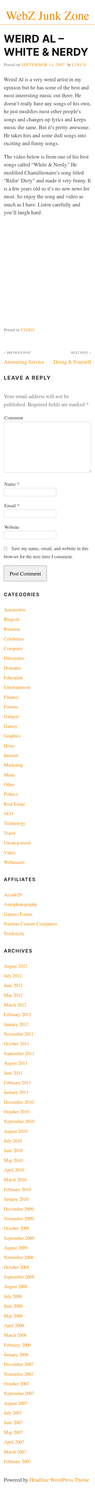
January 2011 (16, 1092)
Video (27, 330)
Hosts (9, 745)
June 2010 (13, 1150)
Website (11, 527)
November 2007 (18, 1374)
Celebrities (14, 638)
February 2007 (17, 1461)
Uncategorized (17, 842)
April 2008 (14, 1325)
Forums (11, 706)
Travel (9, 833)
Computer (13, 648)
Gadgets (11, 716)
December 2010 (18, 1102)
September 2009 (19, 1238)
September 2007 (19, 1393)
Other (9, 784)
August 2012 (15, 966)
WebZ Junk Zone (47, 15)
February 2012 (17, 1014)
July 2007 (13, 1412)
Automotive (15, 609)
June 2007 (13, 1422)
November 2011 (18, 1034)
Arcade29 (13, 894)
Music (9, 774)
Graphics (12, 735)
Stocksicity (14, 933)
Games (10, 726)
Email (11, 505)
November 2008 (18, 1257)
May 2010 (13, 1160)
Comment (13, 417)
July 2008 (13, 1296)
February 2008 (17, 1345)
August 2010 (15, 1131)
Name (11, 484)
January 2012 (16, 1024)
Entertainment (17, 687)
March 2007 (15, 1451)
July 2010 (13, 1140)
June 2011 (13, 1073)
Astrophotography (20, 904)
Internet (11, 755)
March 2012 (15, 1004)
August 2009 (15, 1247)
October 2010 (16, 1111)
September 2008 (19, 1276)
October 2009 (16, 1228)
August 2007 (15, 1403)
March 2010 (15, 1179)
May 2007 (13, 1432)
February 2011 (17, 1082)
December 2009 (18, 1209)
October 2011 (16, 1043)
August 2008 (15, 1286)
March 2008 (15, 1335)
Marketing (13, 765)
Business (12, 629)
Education (13, 677)
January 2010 (16, 1199)
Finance (11, 697)
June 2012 (13, 985)
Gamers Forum (18, 914)
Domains (12, 668)
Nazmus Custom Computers (30, 923)
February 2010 (17, 1189)
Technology (14, 823)
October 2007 (16, 1383)
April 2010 (14, 1170)
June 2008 (13, 1306)
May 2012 (13, 995)
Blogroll (11, 619)
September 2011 (19, 1053)
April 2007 (14, 1442)
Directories (14, 658)
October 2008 (16, 1267)
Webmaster (14, 862)
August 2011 (15, 1063)
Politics (11, 794)
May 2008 (13, 1315)
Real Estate (14, 804)
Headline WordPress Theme (59, 1479)
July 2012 (13, 975)
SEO (8, 813)
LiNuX (79, 64)
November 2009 (18, 1218)
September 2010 (19, 1121)
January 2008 (16, 1354)
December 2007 (18, 1364)
